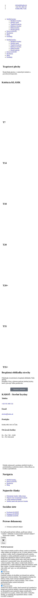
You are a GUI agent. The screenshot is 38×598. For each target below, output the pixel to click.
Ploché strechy (15, 29)
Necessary (6, 572)
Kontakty (9, 36)
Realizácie (10, 33)
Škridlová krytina (16, 21)
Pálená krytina (15, 28)
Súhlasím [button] (20, 535)
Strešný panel (15, 22)
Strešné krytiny (11, 19)
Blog (8, 35)
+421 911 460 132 (7, 404)
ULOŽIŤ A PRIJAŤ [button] (7, 596)
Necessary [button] (4, 570)
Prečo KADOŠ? (12, 31)
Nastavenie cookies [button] (9, 535)
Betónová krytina (16, 26)
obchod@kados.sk (7, 414)
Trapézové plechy (16, 24)
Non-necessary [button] (5, 584)
